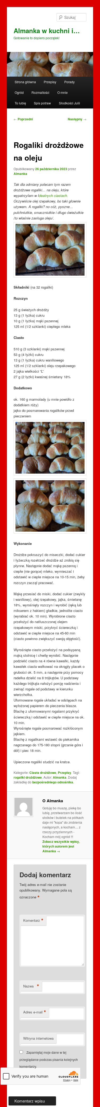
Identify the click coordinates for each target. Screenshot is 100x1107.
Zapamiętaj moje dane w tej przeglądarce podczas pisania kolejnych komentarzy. (48, 1059)
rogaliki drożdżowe (28, 777)
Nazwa (31, 986)
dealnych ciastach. (53, 195)
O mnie (62, 92)
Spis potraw (42, 103)
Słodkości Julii (69, 103)
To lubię (20, 103)
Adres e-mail (34, 1012)
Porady (69, 82)
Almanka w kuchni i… (47, 30)
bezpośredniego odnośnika (52, 782)
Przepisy (50, 82)
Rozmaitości (40, 92)
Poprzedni (23, 119)
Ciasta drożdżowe (42, 772)
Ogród (19, 92)
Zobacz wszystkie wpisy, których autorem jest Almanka (60, 846)
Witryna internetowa (38, 1038)
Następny (77, 119)
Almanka (20, 173)
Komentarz (33, 920)
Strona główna (25, 82)
